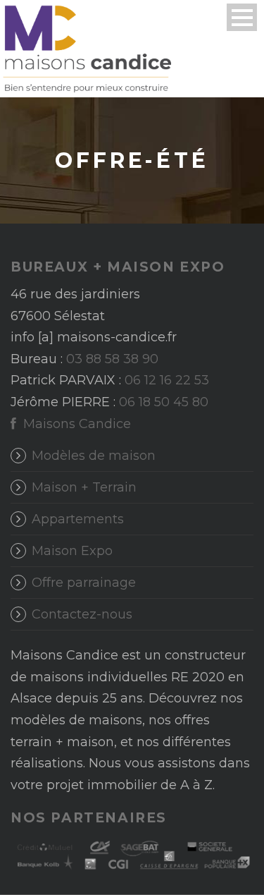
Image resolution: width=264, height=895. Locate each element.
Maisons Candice (75, 424)
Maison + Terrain (84, 487)
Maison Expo (72, 551)
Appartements (78, 519)
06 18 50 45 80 (163, 402)
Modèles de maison (94, 455)
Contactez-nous (82, 614)
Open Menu (242, 17)
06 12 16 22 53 (167, 380)
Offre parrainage (84, 582)
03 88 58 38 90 (112, 359)
